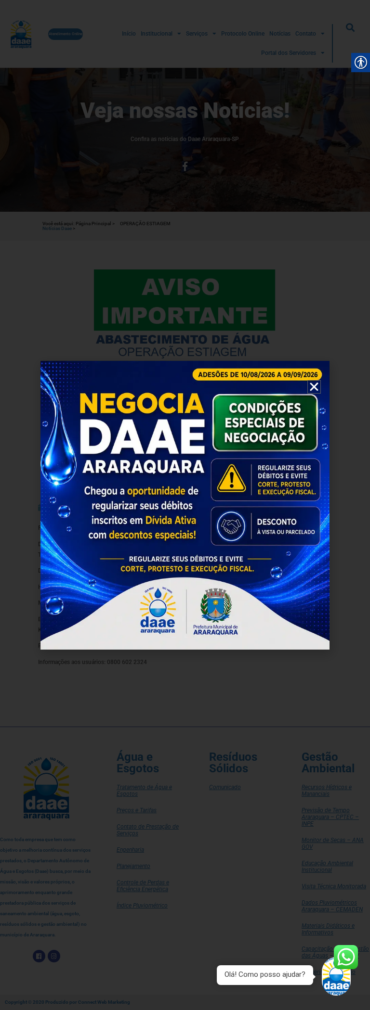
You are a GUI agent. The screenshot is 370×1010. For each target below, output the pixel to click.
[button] (314, 387)
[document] (185, 505)
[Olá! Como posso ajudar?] (336, 976)
